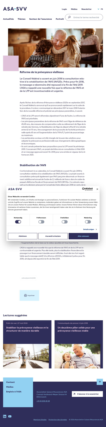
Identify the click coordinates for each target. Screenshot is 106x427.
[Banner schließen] (97, 189)
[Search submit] (70, 17)
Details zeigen (88, 229)
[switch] (41, 221)
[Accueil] (18, 9)
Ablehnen (23, 236)
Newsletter (86, 9)
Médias (74, 9)
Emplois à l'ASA (13, 391)
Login (64, 9)
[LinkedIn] (4, 416)
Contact (10, 382)
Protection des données (58, 420)
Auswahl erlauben (53, 236)
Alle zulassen (83, 236)
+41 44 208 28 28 (43, 401)
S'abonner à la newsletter (88, 394)
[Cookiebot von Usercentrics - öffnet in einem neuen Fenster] (84, 189)
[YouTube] (9, 416)
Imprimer (31, 295)
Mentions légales (39, 420)
